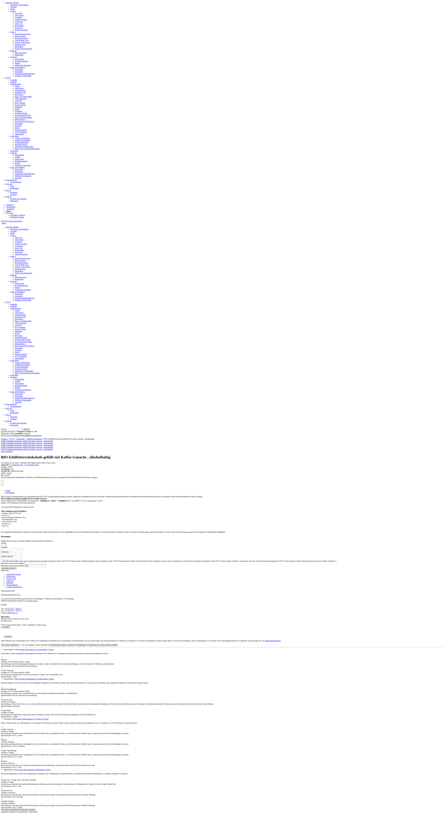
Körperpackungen (21, 38)
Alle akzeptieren (10, 645)
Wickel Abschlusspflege (23, 49)
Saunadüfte (19, 70)
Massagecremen (20, 53)
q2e (44, 625)
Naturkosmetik (15, 84)
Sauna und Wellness (17, 67)
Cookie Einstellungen (14, 587)
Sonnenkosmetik (21, 130)
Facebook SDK (6, 700)
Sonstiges (13, 57)
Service (8, 190)
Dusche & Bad (20, 105)
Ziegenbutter (19, 134)
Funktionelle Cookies (11, 679)
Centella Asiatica (21, 19)
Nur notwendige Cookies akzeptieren (35, 645)
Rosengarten (19, 26)
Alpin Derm (19, 15)
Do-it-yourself (20, 103)
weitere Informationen (36, 650)
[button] (10, 213)
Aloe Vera (18, 13)
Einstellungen (96, 645)
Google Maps (6, 710)
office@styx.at (12, 613)
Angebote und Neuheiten (19, 5)
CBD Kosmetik (20, 99)
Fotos (12, 186)
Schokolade (14, 136)
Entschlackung (20, 44)
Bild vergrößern (6, 451)
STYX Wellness (21, 132)
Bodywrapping (20, 36)
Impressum (14, 201)
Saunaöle (18, 126)
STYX (8, 78)
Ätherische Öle (20, 92)
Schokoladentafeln (21, 142)
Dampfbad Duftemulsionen (25, 74)
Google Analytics (7, 729)
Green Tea (18, 24)
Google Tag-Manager (9, 750)
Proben (17, 63)
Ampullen (18, 17)
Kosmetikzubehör (21, 61)
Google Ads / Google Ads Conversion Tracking (18, 780)
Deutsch (21, 215)
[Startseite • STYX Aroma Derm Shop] (11, 221)
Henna (17, 109)
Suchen (26, 429)
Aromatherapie (20, 90)
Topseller (13, 7)
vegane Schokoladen (22, 138)
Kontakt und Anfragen (18, 199)
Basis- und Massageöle (23, 97)
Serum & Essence (21, 30)
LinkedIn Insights (7, 801)
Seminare (13, 195)
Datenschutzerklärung (273, 641)
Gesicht (13, 11)
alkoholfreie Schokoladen (24, 147)
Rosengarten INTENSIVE (24, 122)
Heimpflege (19, 47)
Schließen (8, 637)
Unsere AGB (11, 579)
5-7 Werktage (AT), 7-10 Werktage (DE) (24, 465)
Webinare (9, 583)
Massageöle (19, 55)
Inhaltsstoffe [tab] (10, 493)
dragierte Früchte (21, 145)
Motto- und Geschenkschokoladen (27, 149)
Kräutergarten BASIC (23, 115)
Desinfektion (19, 155)
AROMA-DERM (12, 3)
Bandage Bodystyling (23, 34)
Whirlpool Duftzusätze (23, 76)
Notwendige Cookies (11, 650)
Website (4, 660)
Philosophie (14, 188)
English (21, 217)
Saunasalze (19, 72)
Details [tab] (8, 491)
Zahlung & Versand (13, 574)
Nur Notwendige (62, 645)
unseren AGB (32, 601)
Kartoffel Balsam (21, 113)
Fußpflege (18, 107)
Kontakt (8, 197)
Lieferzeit (9, 581)
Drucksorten (19, 59)
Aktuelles (13, 80)
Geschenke (14, 151)
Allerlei (17, 157)
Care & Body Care (22, 40)
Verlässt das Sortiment (23, 65)
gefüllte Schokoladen (22, 140)
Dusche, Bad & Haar (22, 42)
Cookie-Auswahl (7, 670)
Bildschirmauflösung (8, 689)
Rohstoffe (13, 192)
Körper (12, 32)
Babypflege (19, 95)
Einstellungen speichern (18, 810)
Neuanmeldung (11, 180)
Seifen (17, 128)
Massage (13, 51)
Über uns (9, 184)
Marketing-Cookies (10, 770)
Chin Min (18, 101)
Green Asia (19, 22)
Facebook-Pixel (6, 791)
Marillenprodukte (21, 161)
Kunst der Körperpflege (23, 117)
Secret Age (19, 28)
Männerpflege (20, 120)
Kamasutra (19, 124)
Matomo (4, 740)
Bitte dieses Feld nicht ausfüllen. (13, 563)
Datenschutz (10, 576)
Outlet (12, 9)
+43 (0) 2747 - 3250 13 (12, 609)
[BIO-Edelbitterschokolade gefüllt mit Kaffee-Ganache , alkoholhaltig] (27, 441)
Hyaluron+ (19, 111)
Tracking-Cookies (10, 719)
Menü (4, 223)
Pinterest (4, 761)
